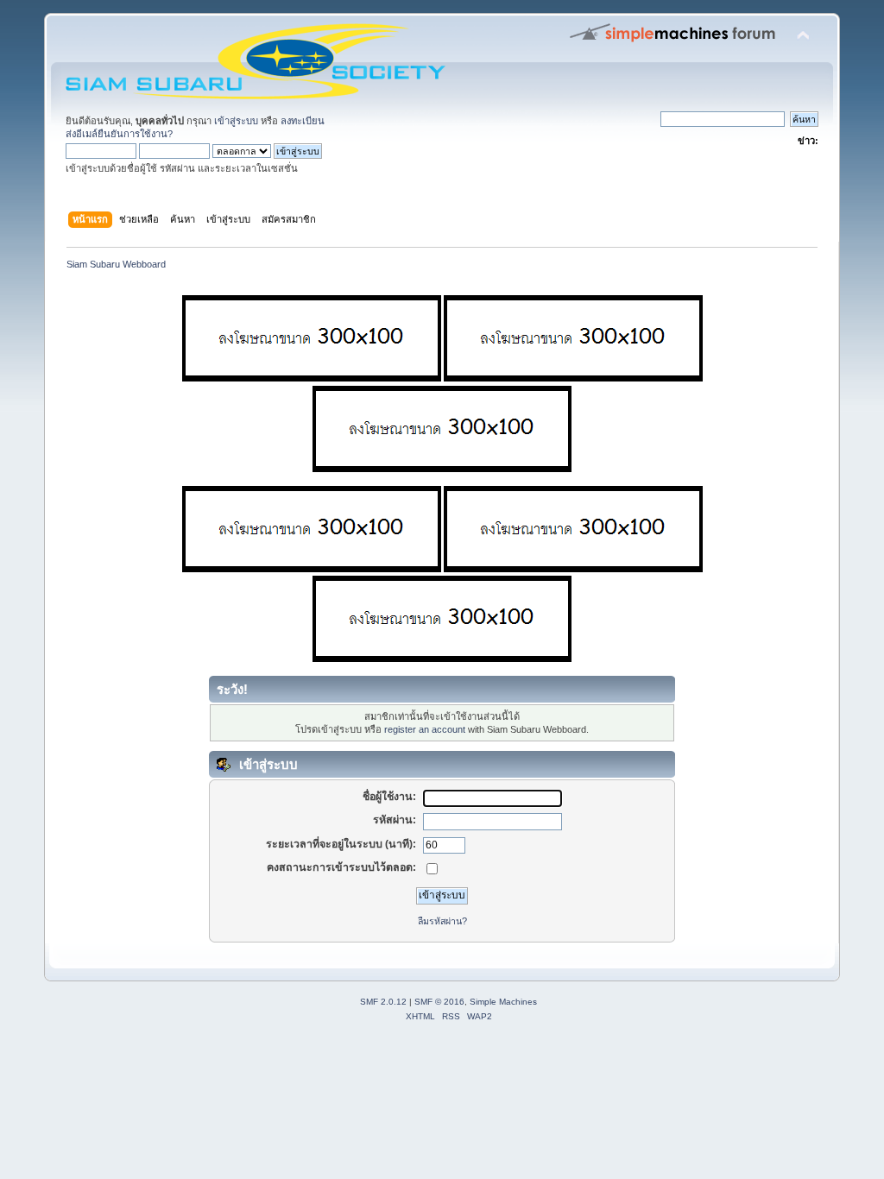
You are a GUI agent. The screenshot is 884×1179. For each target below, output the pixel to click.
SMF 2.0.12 (383, 1001)
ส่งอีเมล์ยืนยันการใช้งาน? (119, 134)
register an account (424, 729)
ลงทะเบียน (303, 121)
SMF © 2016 (439, 1001)
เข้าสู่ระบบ (236, 121)
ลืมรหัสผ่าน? (442, 921)
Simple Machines (503, 1001)
